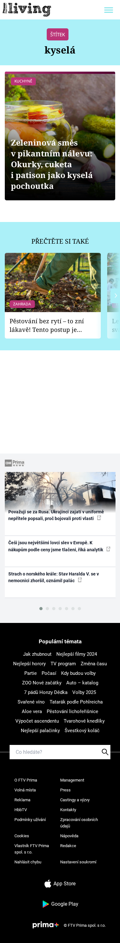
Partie (30, 673)
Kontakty (68, 809)
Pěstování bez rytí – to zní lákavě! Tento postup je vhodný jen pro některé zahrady (47, 325)
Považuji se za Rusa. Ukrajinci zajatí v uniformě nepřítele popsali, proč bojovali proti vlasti (56, 515)
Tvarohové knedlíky (84, 721)
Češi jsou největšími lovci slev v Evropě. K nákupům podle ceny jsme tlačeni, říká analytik (56, 546)
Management (72, 780)
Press (65, 790)
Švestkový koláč (82, 730)
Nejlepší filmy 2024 (76, 654)
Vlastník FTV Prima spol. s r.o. (31, 848)
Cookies (21, 835)
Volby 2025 (84, 692)
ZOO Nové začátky (41, 683)
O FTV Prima (25, 780)
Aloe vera (32, 711)
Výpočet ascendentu (37, 721)
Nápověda (69, 835)
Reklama (22, 799)
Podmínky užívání (30, 819)
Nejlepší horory (29, 664)
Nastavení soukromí (78, 862)
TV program (63, 664)
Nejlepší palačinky (40, 730)
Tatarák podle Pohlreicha (76, 702)
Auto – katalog (82, 683)
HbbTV (20, 809)
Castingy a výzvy (75, 799)
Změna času (94, 664)
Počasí (49, 673)
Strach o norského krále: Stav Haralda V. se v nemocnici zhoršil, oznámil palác (53, 577)
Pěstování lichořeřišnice (72, 711)
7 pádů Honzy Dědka (46, 692)
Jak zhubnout (37, 654)
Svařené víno (31, 702)
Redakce (68, 845)
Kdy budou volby (78, 673)
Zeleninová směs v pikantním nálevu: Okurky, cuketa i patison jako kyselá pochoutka (52, 164)
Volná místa (25, 790)
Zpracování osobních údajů (79, 822)
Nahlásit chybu (27, 862)
